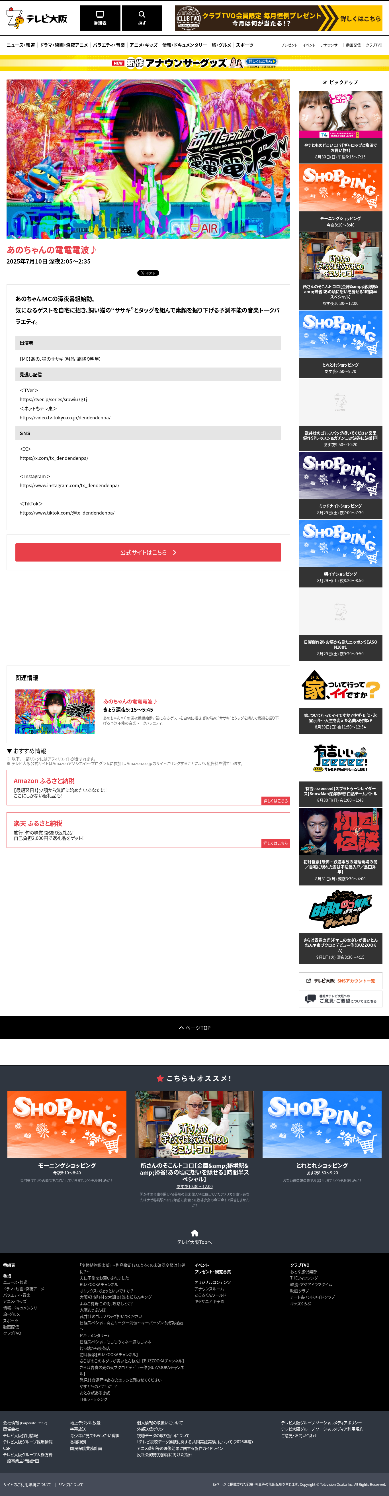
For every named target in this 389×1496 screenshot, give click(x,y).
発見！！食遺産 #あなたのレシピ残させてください (120, 1380)
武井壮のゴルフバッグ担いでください (111, 1316)
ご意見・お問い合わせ (299, 1435)
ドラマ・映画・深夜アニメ (23, 1288)
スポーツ (10, 1320)
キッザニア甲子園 (209, 1301)
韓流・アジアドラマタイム (311, 1284)
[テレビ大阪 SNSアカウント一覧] (340, 987)
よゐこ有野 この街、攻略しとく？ (106, 1303)
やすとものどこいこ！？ (98, 1386)
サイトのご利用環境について (27, 1484)
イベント (309, 45)
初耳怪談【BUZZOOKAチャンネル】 (109, 1354)
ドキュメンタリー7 (95, 1335)
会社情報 (25, 1422)
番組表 (9, 1265)
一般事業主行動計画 (21, 1461)
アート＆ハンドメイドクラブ (312, 1297)
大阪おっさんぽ (93, 1310)
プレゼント (289, 45)
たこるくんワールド (210, 1295)
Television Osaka (333, 1484)
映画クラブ (299, 1290)
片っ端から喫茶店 (95, 1348)
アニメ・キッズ (14, 1301)
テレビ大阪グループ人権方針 (28, 1454)
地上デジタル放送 (85, 1422)
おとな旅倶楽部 (303, 1271)
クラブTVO (374, 45)
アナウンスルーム (209, 1288)
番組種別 (78, 1441)
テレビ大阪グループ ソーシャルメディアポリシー (321, 1422)
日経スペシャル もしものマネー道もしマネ (115, 1341)
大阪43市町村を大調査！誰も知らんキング (115, 1297)
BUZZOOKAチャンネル (99, 1284)
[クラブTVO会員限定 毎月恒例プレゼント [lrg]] (278, 29)
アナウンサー (330, 45)
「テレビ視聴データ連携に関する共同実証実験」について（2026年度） (195, 1441)
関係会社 (11, 1429)
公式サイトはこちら (143, 552)
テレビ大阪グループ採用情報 (28, 1441)
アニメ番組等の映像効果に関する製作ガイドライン (180, 1448)
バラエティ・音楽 (16, 1295)
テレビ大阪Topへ (194, 1241)
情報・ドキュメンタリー (22, 1308)
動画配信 (353, 45)
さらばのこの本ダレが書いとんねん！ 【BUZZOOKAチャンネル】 (132, 1361)
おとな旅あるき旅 (95, 1392)
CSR (7, 1448)
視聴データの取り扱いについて (163, 1435)
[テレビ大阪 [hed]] (37, 18)
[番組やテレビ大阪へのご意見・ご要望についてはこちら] (340, 1005)
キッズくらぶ (300, 1303)
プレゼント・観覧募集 (213, 1271)
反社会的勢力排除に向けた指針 (164, 1454)
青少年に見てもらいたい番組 (94, 1435)
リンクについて (71, 1484)
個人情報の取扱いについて (160, 1422)
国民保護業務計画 (86, 1448)
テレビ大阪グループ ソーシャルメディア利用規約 (322, 1429)
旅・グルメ (11, 1314)
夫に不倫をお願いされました (104, 1278)
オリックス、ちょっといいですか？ (106, 1290)
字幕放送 (78, 1429)
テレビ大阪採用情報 (20, 1435)
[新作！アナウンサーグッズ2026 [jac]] (194, 63)
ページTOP (197, 1027)
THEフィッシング (93, 1399)
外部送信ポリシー (152, 1429)
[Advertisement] (148, 617)
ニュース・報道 (15, 1282)
